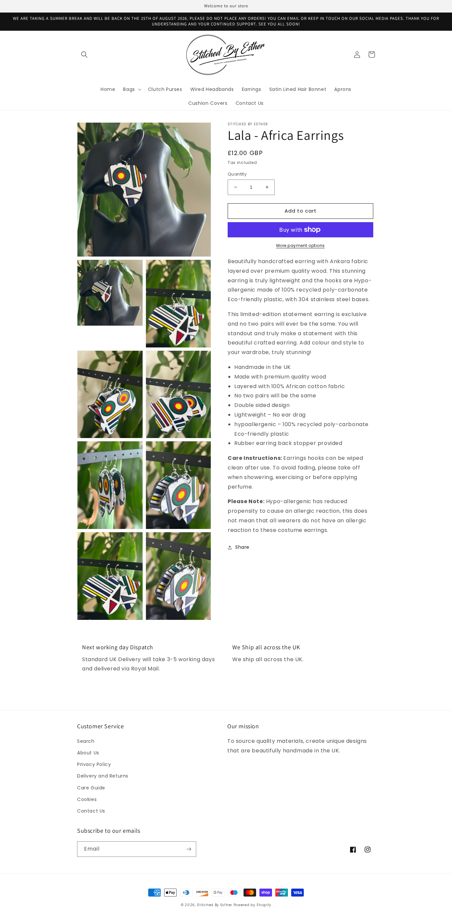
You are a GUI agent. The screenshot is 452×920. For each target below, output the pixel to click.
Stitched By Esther (214, 904)
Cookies (87, 799)
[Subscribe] (188, 849)
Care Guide (91, 787)
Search (86, 741)
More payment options (300, 245)
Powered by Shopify (252, 904)
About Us (88, 752)
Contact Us (91, 811)
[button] (84, 54)
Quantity (237, 174)
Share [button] (242, 547)
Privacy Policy (94, 764)
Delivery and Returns (102, 776)
